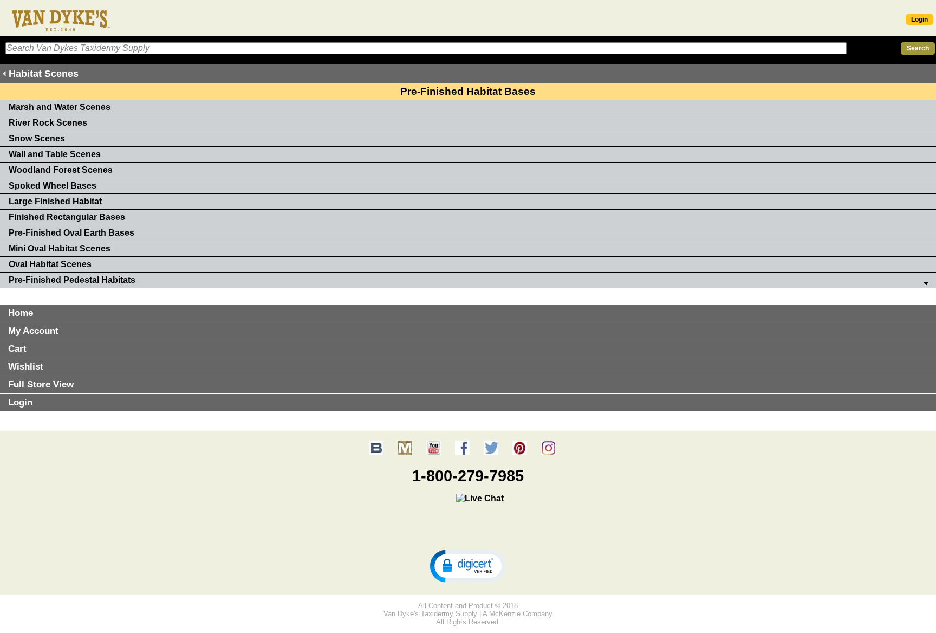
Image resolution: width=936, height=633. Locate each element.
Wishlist (25, 366)
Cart (17, 349)
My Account (33, 331)
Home (20, 313)
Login (919, 19)
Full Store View (41, 384)
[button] (468, 565)
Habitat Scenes (44, 73)
